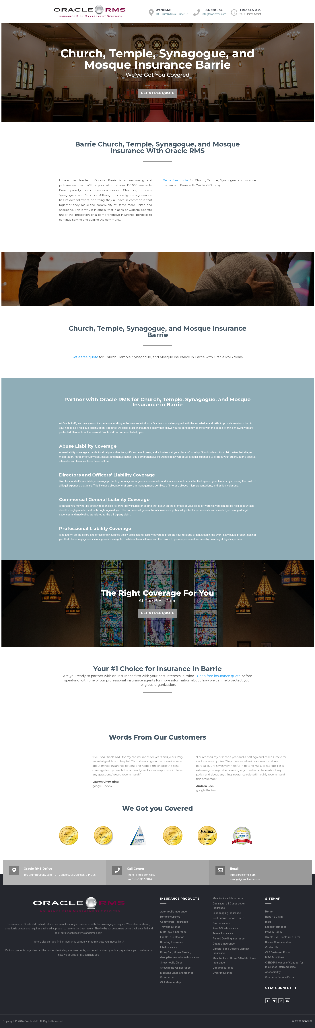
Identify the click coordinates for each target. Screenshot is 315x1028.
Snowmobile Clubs (171, 962)
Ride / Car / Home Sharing (175, 952)
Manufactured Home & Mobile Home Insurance (234, 960)
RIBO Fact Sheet (274, 957)
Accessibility (273, 972)
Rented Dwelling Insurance (228, 938)
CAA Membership (170, 982)
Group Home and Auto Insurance (179, 957)
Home (269, 911)
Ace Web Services (301, 1021)
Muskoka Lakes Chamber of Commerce (176, 975)
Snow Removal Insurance (175, 967)
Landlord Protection (172, 937)
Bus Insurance (221, 923)
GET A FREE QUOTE (157, 93)
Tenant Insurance (223, 933)
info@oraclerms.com (214, 14)
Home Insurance (170, 916)
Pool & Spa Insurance (225, 928)
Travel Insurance (170, 926)
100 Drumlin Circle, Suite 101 (172, 14)
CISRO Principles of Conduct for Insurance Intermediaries (284, 964)
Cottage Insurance (224, 943)
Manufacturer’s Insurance (228, 898)
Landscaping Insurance (227, 913)
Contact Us (271, 947)
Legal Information (276, 926)
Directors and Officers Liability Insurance (231, 951)
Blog (268, 921)
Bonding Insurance (171, 942)
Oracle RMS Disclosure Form (282, 937)
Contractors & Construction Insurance (229, 905)
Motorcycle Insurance (173, 932)
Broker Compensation (278, 942)
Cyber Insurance (222, 972)
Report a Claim (274, 916)
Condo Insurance (223, 967)
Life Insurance (168, 947)
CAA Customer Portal (277, 952)
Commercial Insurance (174, 921)
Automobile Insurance (173, 911)
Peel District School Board (228, 918)
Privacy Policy (273, 932)
